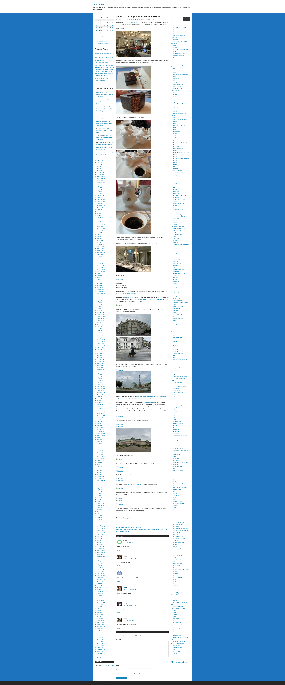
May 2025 (99, 190)
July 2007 (99, 606)
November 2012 (101, 482)
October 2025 (100, 180)
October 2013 (100, 460)
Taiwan (174, 589)
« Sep (102, 37)
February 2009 (100, 569)
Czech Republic (176, 176)
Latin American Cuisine (178, 351)
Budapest (175, 94)
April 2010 (99, 542)
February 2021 (100, 289)
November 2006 (101, 622)
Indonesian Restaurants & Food (180, 302)
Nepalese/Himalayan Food (179, 423)
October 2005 (100, 647)
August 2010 (100, 534)
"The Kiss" (138, 484)
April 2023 (99, 238)
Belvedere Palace (131, 293)
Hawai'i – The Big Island (178, 269)
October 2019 (100, 320)
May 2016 (99, 400)
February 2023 (100, 242)
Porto (174, 491)
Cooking (175, 164)
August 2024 (100, 207)
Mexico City (175, 396)
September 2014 (101, 439)
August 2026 (100, 160)
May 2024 (99, 213)
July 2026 (99, 162)
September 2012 (101, 486)
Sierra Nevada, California (179, 559)
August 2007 (100, 604)
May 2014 (99, 447)
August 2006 (100, 628)
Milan (174, 402)
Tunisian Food (176, 614)
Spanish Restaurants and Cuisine (181, 569)
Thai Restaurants (177, 598)
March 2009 (100, 567)
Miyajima (175, 404)
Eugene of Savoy (149, 402)
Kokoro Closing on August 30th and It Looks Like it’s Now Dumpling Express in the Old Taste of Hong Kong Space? (104, 67)
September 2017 (101, 369)
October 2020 (100, 297)
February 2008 (100, 593)
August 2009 (100, 558)
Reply (118, 550)
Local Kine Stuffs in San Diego (180, 359)
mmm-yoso (99, 4)
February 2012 (100, 499)
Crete (174, 166)
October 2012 (100, 484)
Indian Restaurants (177, 300)
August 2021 (100, 277)
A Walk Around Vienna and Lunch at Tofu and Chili (129, 527)
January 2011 (100, 525)
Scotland (175, 544)
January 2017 (100, 384)
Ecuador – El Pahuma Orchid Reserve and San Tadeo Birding (104, 94)
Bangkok (175, 59)
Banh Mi (175, 61)
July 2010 (99, 536)
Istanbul (174, 312)
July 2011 (99, 513)
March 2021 (100, 287)
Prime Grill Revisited (100, 80)
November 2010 (101, 528)
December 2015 (101, 410)
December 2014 (101, 433)
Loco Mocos (176, 361)
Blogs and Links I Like (102, 41)
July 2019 (99, 326)
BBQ (174, 68)
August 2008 (100, 581)
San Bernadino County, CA (179, 524)
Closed (174, 662)
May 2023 (99, 236)
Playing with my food (178, 483)
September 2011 (101, 509)
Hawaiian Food (176, 271)
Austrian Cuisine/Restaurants (180, 53)
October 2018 (100, 343)
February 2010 (100, 546)
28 (99, 33)
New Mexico (176, 429)
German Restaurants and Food (180, 246)
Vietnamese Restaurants (179, 633)
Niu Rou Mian (176, 431)
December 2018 (101, 339)
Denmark (175, 179)
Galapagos (175, 240)
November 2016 (101, 388)
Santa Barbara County (178, 536)
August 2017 (100, 371)
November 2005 (101, 645)
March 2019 (100, 334)
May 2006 (99, 634)
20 (96, 30)
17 (107, 27)
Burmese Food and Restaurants (180, 103)
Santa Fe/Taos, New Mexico (179, 538)
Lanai (174, 343)
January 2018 (100, 361)
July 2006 (99, 630)
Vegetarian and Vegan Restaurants (181, 624)
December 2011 (101, 503)
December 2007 (101, 597)
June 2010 (99, 538)
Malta (174, 374)
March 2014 (100, 451)
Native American (177, 421)
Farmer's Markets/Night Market (180, 217)
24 (107, 30)
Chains (174, 123)
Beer (174, 70)
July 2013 (99, 466)
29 (101, 33)
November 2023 (101, 225)
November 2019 (101, 318)
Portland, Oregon (177, 489)
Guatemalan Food (177, 263)
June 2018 (99, 351)
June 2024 (99, 211)
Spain (174, 567)
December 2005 (101, 643)
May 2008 (99, 587)
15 (101, 27)
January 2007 (100, 618)
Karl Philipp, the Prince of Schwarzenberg (151, 299)
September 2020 (101, 299)
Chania (174, 127)
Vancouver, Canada (177, 622)
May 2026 (99, 166)
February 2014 (100, 452)
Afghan (174, 24)
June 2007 (99, 608)
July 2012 (99, 489)
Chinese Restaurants (178, 148)
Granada (175, 250)
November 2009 (101, 552)
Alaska (174, 30)
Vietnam (175, 631)
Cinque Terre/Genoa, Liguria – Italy (181, 152)
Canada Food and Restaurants (180, 119)
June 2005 (99, 655)
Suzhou (174, 579)
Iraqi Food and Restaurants (179, 306)
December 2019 (101, 316)
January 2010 (100, 548)
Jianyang (175, 324)
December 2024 (101, 199)
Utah (174, 620)
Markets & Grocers (177, 382)
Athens (174, 45)
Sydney (174, 581)
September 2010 (101, 532)
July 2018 (99, 349)
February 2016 (100, 406)
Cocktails (175, 154)
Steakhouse (175, 573)
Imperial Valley (176, 298)
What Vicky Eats (177, 645)
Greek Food (175, 253)
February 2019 (100, 336)
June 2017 (99, 375)
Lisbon (174, 357)
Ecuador (175, 201)
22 (101, 30)
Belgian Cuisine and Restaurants (180, 74)
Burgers (174, 100)
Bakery (174, 57)
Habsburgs (119, 406)
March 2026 (100, 170)
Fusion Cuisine (176, 238)
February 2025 (100, 195)
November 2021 (101, 271)
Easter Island (176, 197)
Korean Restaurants (177, 337)
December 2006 (101, 620)
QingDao (175, 505)
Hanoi (174, 267)
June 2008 (99, 585)
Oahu (174, 444)
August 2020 (100, 301)
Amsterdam (175, 39)
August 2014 (100, 441)
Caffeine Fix (143, 19)
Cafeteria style (176, 105)
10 (107, 25)
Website (118, 669)
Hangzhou (175, 265)
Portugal (175, 493)
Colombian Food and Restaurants (181, 158)
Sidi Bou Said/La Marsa (178, 555)
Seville (174, 554)
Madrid (174, 372)
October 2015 (100, 413)
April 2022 (99, 262)
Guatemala (175, 261)
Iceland (174, 294)
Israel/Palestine (176, 308)
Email (118, 665)
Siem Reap (175, 557)
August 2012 (100, 488)
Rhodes (174, 513)
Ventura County (176, 628)
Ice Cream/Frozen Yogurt (179, 292)
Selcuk (174, 550)
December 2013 (101, 456)
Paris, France (176, 460)
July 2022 (99, 256)
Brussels (175, 92)
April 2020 (99, 308)
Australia (175, 47)
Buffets (174, 96)
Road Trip (175, 515)
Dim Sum (175, 185)
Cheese (174, 129)
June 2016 (99, 398)
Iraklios (174, 304)
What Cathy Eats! (177, 635)
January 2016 (100, 408)
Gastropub (175, 242)
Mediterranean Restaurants (179, 386)
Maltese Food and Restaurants (180, 376)
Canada (174, 117)
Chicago (175, 137)
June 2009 (99, 562)
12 (112, 25)
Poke (174, 485)
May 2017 (99, 377)
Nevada (174, 427)
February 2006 (100, 639)
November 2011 (101, 505)
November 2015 (101, 412)
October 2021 (100, 273)
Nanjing (174, 419)
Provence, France (177, 499)
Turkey (174, 616)
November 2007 (101, 599)
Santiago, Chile (176, 540)
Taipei (174, 587)
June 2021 (99, 281)
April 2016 (99, 402)
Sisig (174, 561)
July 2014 (99, 443)
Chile (174, 141)
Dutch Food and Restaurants (180, 195)
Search (172, 16)
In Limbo (180, 662)
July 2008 (99, 583)
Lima (174, 355)
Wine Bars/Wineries (177, 647)
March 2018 (100, 357)
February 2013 (100, 476)
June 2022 (99, 258)
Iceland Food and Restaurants (180, 296)
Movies (174, 413)
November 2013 (101, 458)
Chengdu (175, 133)
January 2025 (100, 197)
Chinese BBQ (176, 146)
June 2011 (99, 515)
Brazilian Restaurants (178, 84)
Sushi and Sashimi (177, 577)
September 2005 (101, 649)
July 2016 (99, 396)
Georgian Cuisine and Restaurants (181, 244)
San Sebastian (176, 532)
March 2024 (100, 217)
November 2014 (101, 435)
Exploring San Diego (177, 215)
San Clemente (176, 526)
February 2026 (100, 172)
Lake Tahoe (175, 341)
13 (96, 27)
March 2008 (100, 591)
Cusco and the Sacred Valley (180, 172)
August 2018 (100, 347)
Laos (174, 347)
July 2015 (99, 419)
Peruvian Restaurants (178, 470)
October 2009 (100, 554)
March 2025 (100, 193)
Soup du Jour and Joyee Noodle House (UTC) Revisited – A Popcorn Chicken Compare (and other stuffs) (104, 73)
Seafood (175, 546)
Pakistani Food (176, 458)
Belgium (174, 76)
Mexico (174, 394)
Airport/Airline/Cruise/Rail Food (180, 27)
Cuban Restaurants (177, 170)
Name (118, 661)
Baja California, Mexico (178, 55)
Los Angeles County (177, 365)
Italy (174, 316)
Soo (124, 603)
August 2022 (100, 254)
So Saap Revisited (99, 60)
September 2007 (101, 603)
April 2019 (99, 332)
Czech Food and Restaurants (180, 174)
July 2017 (99, 373)
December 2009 (101, 550)
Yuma (174, 655)
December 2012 (101, 480)
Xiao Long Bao (176, 651)
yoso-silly (175, 653)
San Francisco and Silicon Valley (180, 528)
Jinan (174, 326)
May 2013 (99, 470)
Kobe (174, 333)
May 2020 (99, 306)
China (174, 144)
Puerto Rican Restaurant (179, 503)
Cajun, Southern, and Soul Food (180, 109)
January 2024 (100, 221)
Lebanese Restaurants (178, 353)
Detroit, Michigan (177, 183)
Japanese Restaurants (178, 322)
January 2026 (100, 174)
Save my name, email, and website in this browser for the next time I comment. (138, 674)
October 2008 (100, 577)
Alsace (174, 33)
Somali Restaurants (177, 563)
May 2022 (99, 260)
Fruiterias (175, 236)
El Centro (175, 207)
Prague (174, 497)
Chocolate (175, 150)
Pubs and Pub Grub (177, 501)
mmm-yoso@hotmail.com (107, 665)
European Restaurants (178, 213)
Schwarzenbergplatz (131, 297)
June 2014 (99, 445)
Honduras (175, 283)
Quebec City (176, 507)
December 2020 (101, 293)
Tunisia (174, 612)
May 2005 (99, 657)
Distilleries (175, 189)
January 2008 (100, 595)
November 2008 (101, 575)
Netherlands (175, 425)
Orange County (176, 454)
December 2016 (101, 386)
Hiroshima (175, 277)
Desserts (149, 19)
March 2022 (100, 264)
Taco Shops (175, 585)
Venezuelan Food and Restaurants (181, 626)
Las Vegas (175, 349)
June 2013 (99, 468)
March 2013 (100, 474)
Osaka (174, 456)
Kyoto (174, 339)
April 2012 (99, 495)
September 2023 (101, 228)
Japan (174, 320)
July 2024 (99, 209)
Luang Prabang (176, 367)
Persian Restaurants (178, 466)
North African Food (177, 439)
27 (96, 33)
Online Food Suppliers (178, 448)
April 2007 (99, 612)
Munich (174, 415)
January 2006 (100, 641)
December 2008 (101, 573)
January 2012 (100, 501)
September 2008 (101, 579)
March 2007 (100, 614)
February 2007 (100, 616)
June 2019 (99, 328)
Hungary (175, 291)
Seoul (174, 552)
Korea (174, 335)
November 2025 (101, 178)
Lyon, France (176, 368)
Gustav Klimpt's (131, 484)
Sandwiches (175, 534)
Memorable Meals (177, 388)
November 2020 (101, 295)
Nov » (106, 37)
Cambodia (175, 111)
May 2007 (99, 610)
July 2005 (99, 653)
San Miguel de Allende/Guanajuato (181, 530)
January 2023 (100, 244)
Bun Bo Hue (175, 98)
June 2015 (99, 421)
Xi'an (174, 649)
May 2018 (99, 353)
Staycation (175, 571)
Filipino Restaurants (177, 220)
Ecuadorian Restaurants (178, 203)
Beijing (174, 72)
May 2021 (99, 283)
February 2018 (100, 359)
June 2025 (99, 188)
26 (112, 30)
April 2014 (99, 449)
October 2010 (100, 530)
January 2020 (100, 314)
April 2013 (99, 472)
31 (107, 33)
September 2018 (101, 345)
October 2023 (100, 226)
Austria (138, 19)
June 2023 (99, 234)
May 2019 (99, 330)
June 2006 (99, 632)
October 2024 (100, 203)
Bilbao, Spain (176, 78)
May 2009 (99, 564)
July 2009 (99, 560)
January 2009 (100, 571)
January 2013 (100, 478)
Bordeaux (175, 82)
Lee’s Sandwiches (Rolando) (102, 62)
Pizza (174, 479)
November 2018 (101, 341)
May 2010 (99, 540)
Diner (174, 187)
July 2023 (99, 232)
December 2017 (101, 363)
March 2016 (100, 404)
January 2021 (100, 291)
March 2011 (100, 521)
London (174, 363)
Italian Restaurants (177, 314)
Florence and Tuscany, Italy (179, 228)
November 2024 (101, 201)
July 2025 (99, 186)
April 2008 (99, 589)
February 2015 (100, 429)
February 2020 (100, 312)
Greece (174, 252)
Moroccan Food (176, 411)
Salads (174, 520)
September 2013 (101, 462)
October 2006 (100, 624)
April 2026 (99, 168)
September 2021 (101, 275)
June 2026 (99, 164)
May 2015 (99, 423)
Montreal (175, 409)
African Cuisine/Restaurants (179, 26)
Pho (173, 472)
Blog (174, 80)
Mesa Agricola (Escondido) (101, 78)
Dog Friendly (176, 191)
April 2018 (99, 355)
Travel (153, 19)
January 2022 (100, 267)
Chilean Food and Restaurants (180, 142)
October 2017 (100, 367)
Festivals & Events (177, 218)
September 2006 (101, 626)
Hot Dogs (175, 287)
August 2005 (100, 651)
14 (99, 27)
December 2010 (101, 527)
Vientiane (175, 630)
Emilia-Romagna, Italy (178, 209)
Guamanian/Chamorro (178, 259)
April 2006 (99, 636)
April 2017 (99, 378)
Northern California (177, 441)
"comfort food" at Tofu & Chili (133, 22)
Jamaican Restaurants (178, 318)
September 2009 (101, 556)
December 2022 (101, 246)
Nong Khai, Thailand (177, 433)
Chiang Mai (175, 135)
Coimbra (175, 156)
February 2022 (100, 265)
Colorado (175, 160)
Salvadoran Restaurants (178, 522)
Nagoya (174, 417)
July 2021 (99, 279)
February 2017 (100, 382)
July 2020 (99, 302)
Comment (119, 639)
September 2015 (101, 415)
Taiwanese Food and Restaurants (181, 591)
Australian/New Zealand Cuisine (180, 49)
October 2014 (100, 437)
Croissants (175, 168)
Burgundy (175, 102)
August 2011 (100, 511)
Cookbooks (175, 162)
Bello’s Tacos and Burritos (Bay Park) (104, 57)
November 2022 (101, 248)
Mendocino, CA (176, 390)
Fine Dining (175, 222)
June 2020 (99, 304)
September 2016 (101, 392)
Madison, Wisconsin (177, 370)
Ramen (174, 509)
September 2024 (101, 205)
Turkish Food (176, 618)
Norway (174, 443)
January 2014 (100, 454)
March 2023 (100, 240)
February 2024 (100, 219)
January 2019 (100, 338)
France (174, 232)
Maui (174, 384)
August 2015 (100, 417)
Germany (175, 248)
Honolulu (175, 285)
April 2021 (99, 285)
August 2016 (100, 394)
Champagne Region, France (179, 125)
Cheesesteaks (176, 131)
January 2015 (100, 431)
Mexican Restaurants (178, 392)
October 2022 (100, 250)
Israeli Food (175, 310)
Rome (174, 516)
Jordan (174, 328)
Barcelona (175, 63)
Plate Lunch (175, 481)
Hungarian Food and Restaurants (181, 289)
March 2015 (100, 427)
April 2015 (99, 425)
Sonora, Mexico (176, 565)
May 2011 (99, 517)
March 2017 (100, 380)
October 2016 (100, 390)
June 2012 (99, 491)
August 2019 (100, 324)
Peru (174, 468)
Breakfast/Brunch (177, 86)
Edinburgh (175, 205)
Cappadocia (175, 121)
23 (104, 30)
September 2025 (101, 182)
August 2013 (100, 464)
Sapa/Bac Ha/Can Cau (178, 542)
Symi (174, 583)
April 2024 (99, 215)
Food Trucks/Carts (177, 230)
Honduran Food (176, 281)
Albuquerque (176, 31)
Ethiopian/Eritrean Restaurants (180, 211)
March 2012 (100, 497)
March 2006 (100, 638)
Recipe (186, 662)
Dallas (174, 178)
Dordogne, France (177, 193)
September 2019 (101, 322)
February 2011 (100, 523)
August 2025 (100, 184)
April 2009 (99, 565)
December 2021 (101, 269)
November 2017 (101, 365)
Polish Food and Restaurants (180, 487)
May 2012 (99, 493)
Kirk (124, 556)
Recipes (175, 511)
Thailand (175, 600)
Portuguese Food (177, 495)
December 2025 (101, 176)
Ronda (174, 518)
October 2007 (100, 601)
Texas (174, 596)
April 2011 (99, 519)
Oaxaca (174, 446)
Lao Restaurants (177, 345)
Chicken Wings (176, 139)
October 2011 (100, 507)
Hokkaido (175, 279)
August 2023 (100, 230)
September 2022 (101, 252)
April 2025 (99, 191)
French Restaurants (177, 234)
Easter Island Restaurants (179, 199)
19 (112, 27)
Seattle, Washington (177, 548)
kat (123, 540)
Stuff (174, 575)
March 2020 (100, 310)
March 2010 (100, 544)
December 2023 (101, 223)
